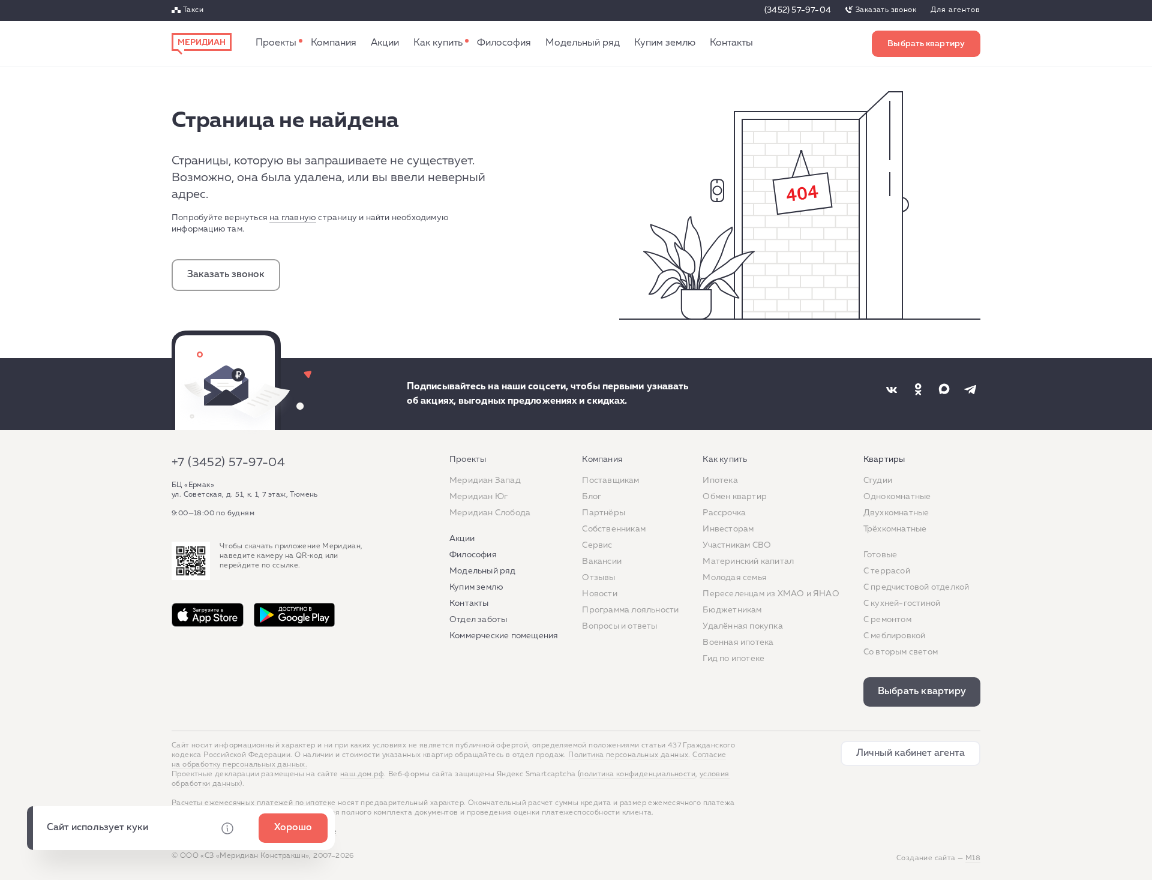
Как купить (438, 44)
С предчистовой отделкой (916, 587)
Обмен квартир (735, 496)
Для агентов (955, 10)
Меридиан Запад (485, 480)
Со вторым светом (900, 652)
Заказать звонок (886, 10)
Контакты (731, 44)
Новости (599, 594)
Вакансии (602, 561)
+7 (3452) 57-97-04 (228, 462)
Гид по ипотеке (733, 658)
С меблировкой (894, 636)
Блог (591, 496)
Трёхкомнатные (895, 529)
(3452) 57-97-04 (797, 10)
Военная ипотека (738, 642)
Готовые (880, 555)
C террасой (886, 571)
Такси (193, 10)
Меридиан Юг (478, 496)
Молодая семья (735, 577)
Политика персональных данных (628, 755)
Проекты (276, 44)
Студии (877, 480)
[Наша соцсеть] (891, 389)
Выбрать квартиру (926, 44)
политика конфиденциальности (637, 774)
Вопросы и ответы (619, 626)
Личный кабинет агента (910, 753)
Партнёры (603, 513)
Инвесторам (728, 529)
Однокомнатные (897, 496)
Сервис (597, 545)
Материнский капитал (748, 561)
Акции (385, 44)
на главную (292, 218)
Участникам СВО (737, 545)
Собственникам (614, 529)
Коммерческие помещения (503, 636)
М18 (972, 858)
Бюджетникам (732, 610)
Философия (504, 44)
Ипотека (720, 480)
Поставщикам (610, 480)
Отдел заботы (478, 619)
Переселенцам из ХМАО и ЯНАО (771, 594)
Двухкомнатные (896, 513)
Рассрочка (724, 513)
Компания (333, 44)
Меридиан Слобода (489, 513)
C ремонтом (887, 619)
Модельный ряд (582, 44)
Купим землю (664, 44)
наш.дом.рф (362, 774)
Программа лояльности (630, 610)
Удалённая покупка (742, 626)
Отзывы (598, 577)
